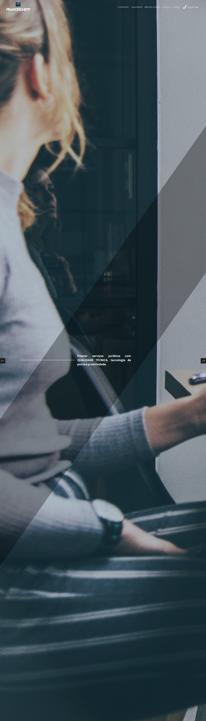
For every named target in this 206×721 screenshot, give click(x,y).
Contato (176, 7)
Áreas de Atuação (152, 7)
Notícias (166, 7)
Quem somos (136, 7)
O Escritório (123, 7)
